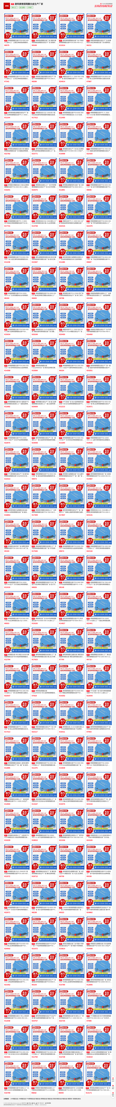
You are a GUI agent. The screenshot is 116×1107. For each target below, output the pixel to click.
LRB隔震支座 (22, 1098)
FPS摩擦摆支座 (30, 1098)
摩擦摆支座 (44, 1098)
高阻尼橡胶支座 (57, 1098)
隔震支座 (37, 1098)
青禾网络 (48, 1103)
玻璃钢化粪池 (77, 1098)
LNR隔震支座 (14, 1098)
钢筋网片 (70, 1098)
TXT (38, 1103)
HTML (29, 1103)
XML (34, 1103)
